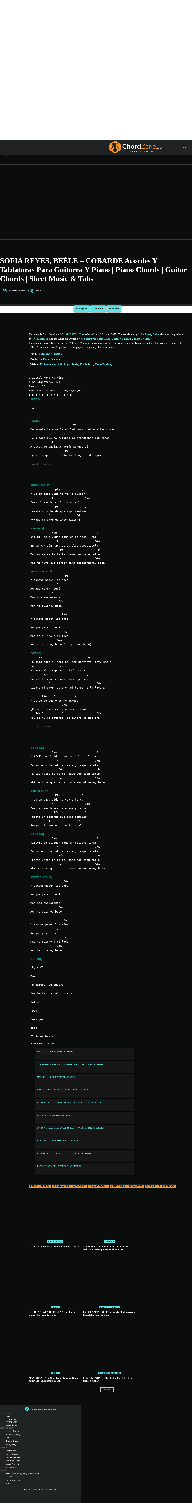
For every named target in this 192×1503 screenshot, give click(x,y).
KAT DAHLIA (79, 1186)
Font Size (114, 308)
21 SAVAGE (109, 1241)
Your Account (11, 1467)
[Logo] (136, 147)
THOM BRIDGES (167, 1186)
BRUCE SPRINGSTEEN (109, 1307)
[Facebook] (2, 1494)
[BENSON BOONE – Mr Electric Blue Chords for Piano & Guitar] (109, 1348)
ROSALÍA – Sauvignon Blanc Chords (57, 1141)
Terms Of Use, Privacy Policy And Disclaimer (22, 1473)
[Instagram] (8, 1494)
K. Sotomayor (88, 338)
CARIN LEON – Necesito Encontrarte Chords (63, 1090)
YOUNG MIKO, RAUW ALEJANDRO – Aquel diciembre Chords (70, 1064)
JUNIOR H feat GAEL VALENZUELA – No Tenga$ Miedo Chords (71, 1128)
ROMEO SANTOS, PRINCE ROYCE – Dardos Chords (64, 1153)
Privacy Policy (11, 1444)
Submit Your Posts (13, 1464)
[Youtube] (14, 1494)
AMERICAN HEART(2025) (109, 1373)
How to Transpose (12, 1454)
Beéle (155, 334)
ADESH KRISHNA (55, 1241)
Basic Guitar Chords (13, 1457)
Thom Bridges (40, 338)
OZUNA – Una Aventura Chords (54, 1115)
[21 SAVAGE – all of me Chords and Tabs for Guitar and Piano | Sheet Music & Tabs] (109, 1216)
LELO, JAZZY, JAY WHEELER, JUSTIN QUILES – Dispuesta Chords (72, 1103)
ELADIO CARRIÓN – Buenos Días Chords (59, 1166)
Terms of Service (12, 1441)
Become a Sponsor (12, 1431)
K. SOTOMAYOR (61, 1186)
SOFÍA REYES (135, 1186)
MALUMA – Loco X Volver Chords (56, 1077)
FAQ (8, 1438)
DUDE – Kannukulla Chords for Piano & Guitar (54, 1246)
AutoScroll (98, 308)
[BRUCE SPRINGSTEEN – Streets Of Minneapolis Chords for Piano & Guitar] (109, 1282)
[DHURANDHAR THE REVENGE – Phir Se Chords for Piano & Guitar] (55, 1282)
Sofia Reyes (144, 334)
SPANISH (150, 1186)
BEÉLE (33, 1186)
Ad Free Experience (13, 1480)
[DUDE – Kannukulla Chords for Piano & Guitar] (55, 1216)
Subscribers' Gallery (13, 1461)
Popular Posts (11, 1451)
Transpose (81, 308)
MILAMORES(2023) (72, 334)
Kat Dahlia (125, 338)
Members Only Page (13, 1434)
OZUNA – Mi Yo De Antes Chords (55, 1052)
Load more (106, 1390)
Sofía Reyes (103, 338)
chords (45, 1186)
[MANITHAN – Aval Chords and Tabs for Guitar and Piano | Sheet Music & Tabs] (55, 1348)
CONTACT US (11, 1477)
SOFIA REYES (118, 1186)
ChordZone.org (49, 1490)
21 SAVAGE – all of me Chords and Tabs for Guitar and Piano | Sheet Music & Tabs (105, 1248)
